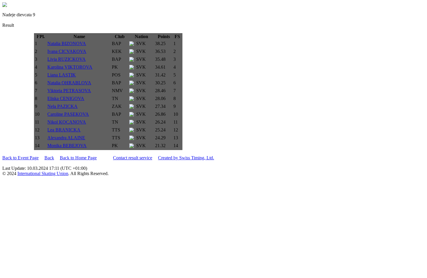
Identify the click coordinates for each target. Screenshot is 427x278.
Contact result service (132, 157)
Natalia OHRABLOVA (69, 82)
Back (49, 157)
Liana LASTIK (61, 74)
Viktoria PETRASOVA (69, 90)
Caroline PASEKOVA (68, 114)
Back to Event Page (20, 157)
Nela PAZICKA (62, 106)
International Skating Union (42, 173)
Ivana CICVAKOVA (66, 51)
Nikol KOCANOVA (66, 122)
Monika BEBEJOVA (67, 145)
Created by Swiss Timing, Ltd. (186, 157)
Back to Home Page (78, 157)
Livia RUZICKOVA (66, 59)
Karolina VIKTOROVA (69, 67)
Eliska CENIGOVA (65, 98)
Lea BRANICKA (63, 129)
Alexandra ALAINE (66, 137)
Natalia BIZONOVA (66, 43)
